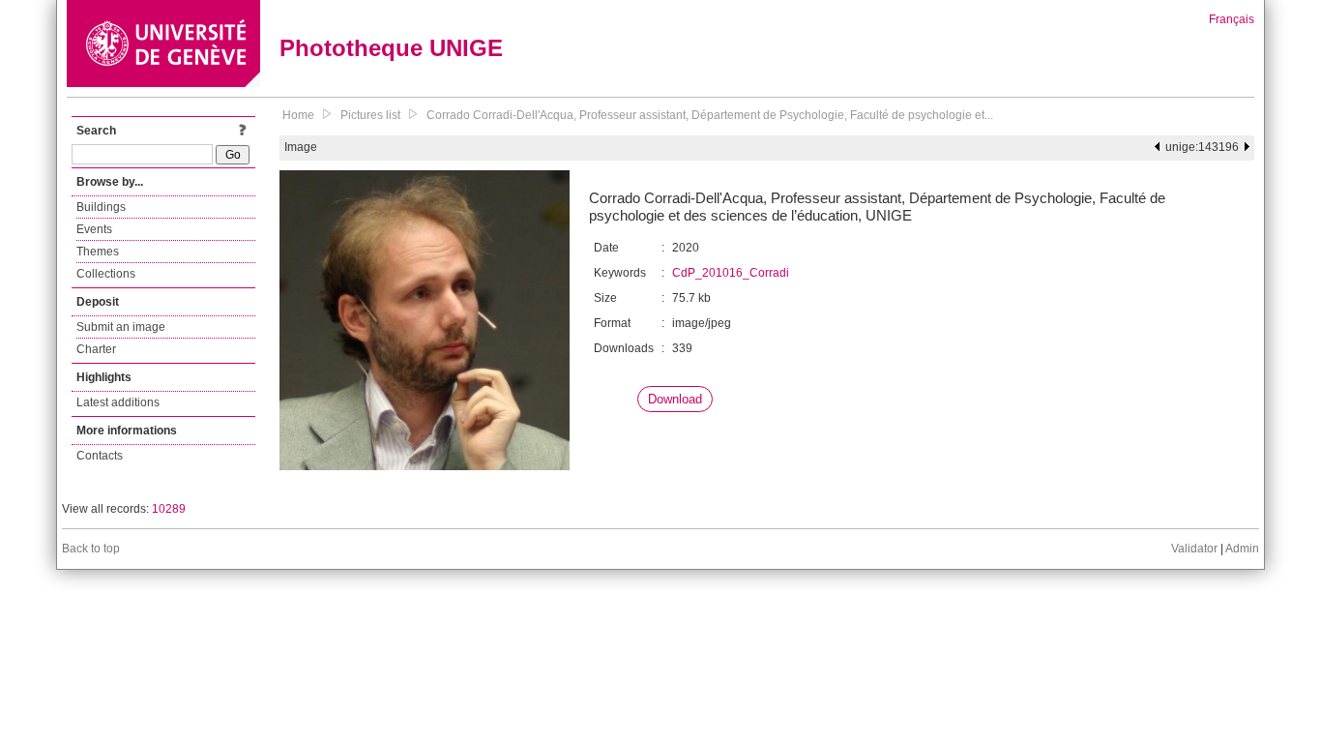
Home (298, 115)
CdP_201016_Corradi (730, 273)
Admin (1242, 548)
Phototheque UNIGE (391, 48)
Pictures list (370, 115)
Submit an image (120, 327)
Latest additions (118, 402)
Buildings (101, 207)
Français (1231, 19)
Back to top (91, 548)
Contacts (99, 455)
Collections (105, 274)
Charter (96, 349)
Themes (97, 251)
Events (94, 229)
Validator (1194, 548)
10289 (169, 509)
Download (675, 399)
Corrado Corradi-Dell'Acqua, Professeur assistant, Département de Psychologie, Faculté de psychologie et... (709, 115)
